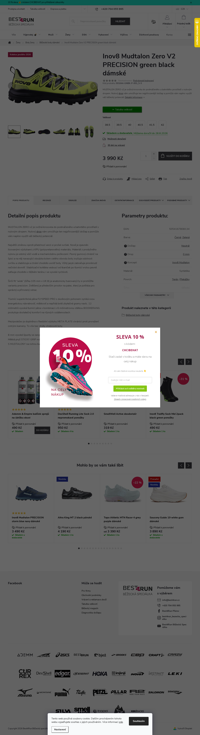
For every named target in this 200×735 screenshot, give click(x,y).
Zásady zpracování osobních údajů (130, 399)
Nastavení (60, 729)
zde (121, 722)
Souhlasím (139, 721)
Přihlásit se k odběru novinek (130, 388)
